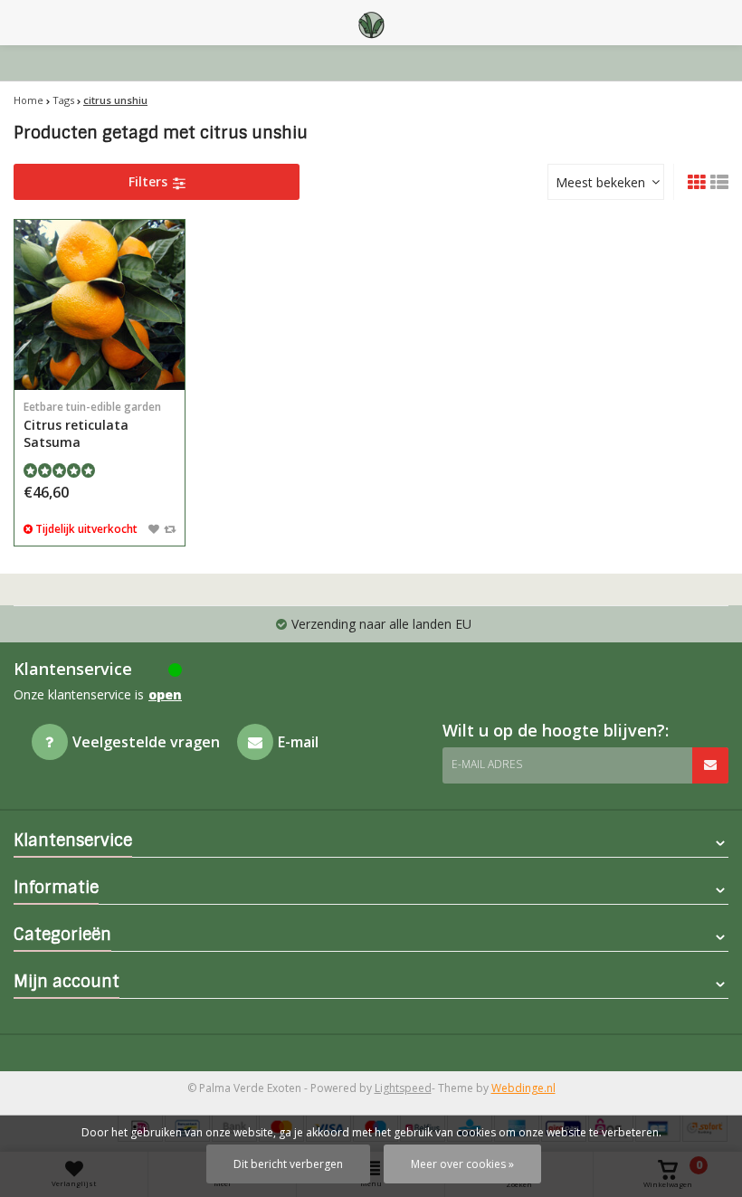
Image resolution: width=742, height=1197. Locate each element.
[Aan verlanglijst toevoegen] (153, 528)
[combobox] (605, 182)
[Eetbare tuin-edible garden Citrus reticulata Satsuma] (99, 305)
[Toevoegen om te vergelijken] (170, 528)
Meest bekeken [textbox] (600, 182)
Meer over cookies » (462, 1164)
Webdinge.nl (523, 1088)
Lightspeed (403, 1088)
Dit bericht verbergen (288, 1164)
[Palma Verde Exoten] (371, 22)
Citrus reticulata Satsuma (92, 425)
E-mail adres (487, 764)
